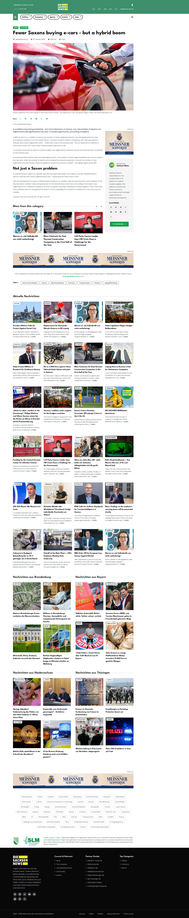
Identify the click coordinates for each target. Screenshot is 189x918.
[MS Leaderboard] (73, 260)
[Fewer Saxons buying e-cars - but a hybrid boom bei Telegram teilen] (47, 119)
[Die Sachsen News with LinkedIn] (20, 894)
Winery (71, 812)
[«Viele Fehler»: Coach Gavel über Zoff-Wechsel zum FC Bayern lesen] (89, 635)
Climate (107, 807)
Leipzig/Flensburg (21, 39)
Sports (52, 17)
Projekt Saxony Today (52, 838)
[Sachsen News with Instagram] (125, 207)
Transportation (84, 283)
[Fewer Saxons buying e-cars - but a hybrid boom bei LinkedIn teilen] (31, 119)
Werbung (79, 303)
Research (106, 797)
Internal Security (61, 807)
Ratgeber (47, 584)
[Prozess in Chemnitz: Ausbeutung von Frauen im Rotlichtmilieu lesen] (89, 692)
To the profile (118, 224)
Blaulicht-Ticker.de (94, 861)
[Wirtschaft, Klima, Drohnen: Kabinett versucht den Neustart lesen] (27, 638)
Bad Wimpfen (27, 797)
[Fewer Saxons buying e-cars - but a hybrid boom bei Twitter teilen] (42, 119)
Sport (46, 626)
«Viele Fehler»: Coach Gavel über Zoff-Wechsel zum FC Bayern (88, 655)
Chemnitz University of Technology (60, 802)
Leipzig (46, 807)
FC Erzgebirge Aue (116, 822)
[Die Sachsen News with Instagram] (25, 894)
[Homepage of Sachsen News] (116, 207)
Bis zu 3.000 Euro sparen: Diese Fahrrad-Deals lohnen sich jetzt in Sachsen (57, 369)
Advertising (18, 214)
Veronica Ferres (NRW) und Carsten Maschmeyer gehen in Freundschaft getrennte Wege (119, 616)
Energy (36, 807)
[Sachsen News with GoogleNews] (111, 207)
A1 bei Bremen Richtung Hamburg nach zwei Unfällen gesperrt (55, 754)
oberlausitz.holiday (94, 882)
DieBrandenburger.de (95, 875)
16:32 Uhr (53, 39)
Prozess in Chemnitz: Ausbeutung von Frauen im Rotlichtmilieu (87, 712)
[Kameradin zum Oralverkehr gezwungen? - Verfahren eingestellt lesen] (57, 692)
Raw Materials (43, 817)
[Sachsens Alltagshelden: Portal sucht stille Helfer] (88, 446)
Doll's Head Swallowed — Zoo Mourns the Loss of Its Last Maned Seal (117, 462)
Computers (125, 812)
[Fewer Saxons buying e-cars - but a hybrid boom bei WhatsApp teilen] (20, 119)
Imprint (100, 914)
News (16, 27)
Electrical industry (57, 283)
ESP (110, 9)
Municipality (95, 807)
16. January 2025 (39, 39)
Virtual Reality (120, 802)
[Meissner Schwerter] (119, 143)
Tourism (83, 827)
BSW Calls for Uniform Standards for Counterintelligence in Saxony (88, 509)
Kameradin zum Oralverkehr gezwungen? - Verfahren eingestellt (55, 712)
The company (61, 864)
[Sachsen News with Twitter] (111, 217)
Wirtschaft (111, 624)
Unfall (79, 584)
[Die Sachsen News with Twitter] (25, 899)
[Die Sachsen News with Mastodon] (20, 899)
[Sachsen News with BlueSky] (121, 212)
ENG (99, 9)
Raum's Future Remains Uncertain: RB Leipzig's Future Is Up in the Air (88, 413)
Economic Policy (92, 797)
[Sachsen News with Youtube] (111, 212)
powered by (20, 8)
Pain (55, 817)
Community (60, 872)
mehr (34, 337)
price (67, 822)
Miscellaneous (104, 802)
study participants (78, 807)
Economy (39, 17)
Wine (64, 817)
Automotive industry (29, 283)
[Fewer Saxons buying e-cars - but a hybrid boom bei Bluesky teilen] (36, 119)
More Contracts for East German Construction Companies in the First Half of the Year (88, 369)
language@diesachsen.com (73, 276)
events (59, 875)
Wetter (17, 584)
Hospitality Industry (81, 822)
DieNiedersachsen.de (95, 872)
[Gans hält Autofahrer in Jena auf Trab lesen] (119, 731)
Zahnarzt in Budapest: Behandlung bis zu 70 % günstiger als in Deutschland (25, 556)
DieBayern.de (92, 868)
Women (74, 817)
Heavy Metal (63, 797)
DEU (93, 9)
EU (32, 817)
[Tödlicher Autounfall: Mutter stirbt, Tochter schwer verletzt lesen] (89, 596)
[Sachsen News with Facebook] (116, 212)
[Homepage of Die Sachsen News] (15, 894)
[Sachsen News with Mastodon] (125, 212)
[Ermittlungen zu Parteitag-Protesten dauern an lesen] (119, 692)
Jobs (77, 17)
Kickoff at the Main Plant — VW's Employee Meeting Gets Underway (58, 556)
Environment (111, 438)
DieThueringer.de (94, 879)
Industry (35, 812)
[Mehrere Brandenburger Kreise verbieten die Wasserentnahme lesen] (27, 596)
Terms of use (128, 914)
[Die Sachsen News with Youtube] (29, 894)
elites (24, 817)
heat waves (26, 802)
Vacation (82, 812)
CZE (116, 9)
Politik (16, 626)
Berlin (100, 817)
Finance (97, 283)
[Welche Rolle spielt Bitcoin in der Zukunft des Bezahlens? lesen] (27, 734)
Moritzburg (77, 797)
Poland (39, 797)
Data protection (113, 914)
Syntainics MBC (99, 822)
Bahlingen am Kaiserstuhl (33, 822)
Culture (39, 802)
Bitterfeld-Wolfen (53, 822)
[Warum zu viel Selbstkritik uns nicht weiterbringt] (27, 222)
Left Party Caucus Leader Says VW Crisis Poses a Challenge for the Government (57, 462)
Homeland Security (68, 827)
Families (111, 817)
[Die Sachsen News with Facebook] (34, 894)
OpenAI (80, 802)
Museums (47, 812)
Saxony (44, 283)
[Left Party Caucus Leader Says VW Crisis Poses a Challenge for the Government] (88, 222)
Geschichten (112, 584)
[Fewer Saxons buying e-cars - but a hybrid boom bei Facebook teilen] (26, 119)
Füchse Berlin (96, 812)
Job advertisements (64, 868)
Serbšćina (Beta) (126, 9)
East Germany (22, 812)
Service (82, 914)
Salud (16, 438)
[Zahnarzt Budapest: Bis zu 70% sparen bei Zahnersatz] (27, 540)
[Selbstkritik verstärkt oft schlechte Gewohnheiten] (88, 312)
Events (65, 17)
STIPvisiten (60, 812)
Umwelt (110, 719)
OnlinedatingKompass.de (97, 886)
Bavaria (91, 802)
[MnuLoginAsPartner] (132, 4)
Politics (25, 17)
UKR (105, 9)
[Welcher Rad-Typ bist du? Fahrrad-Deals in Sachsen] (58, 353)
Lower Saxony (121, 807)
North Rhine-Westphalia (46, 827)
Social (16, 303)
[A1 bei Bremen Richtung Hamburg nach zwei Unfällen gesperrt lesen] (57, 734)
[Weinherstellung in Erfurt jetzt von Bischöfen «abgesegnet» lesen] (89, 731)
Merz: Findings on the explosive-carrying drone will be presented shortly (119, 509)
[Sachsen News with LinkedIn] (121, 207)
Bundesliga (25, 807)
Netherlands (120, 797)
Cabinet (51, 797)
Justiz (46, 680)
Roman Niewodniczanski (100, 827)
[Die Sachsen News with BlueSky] (15, 899)
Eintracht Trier (111, 812)
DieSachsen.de (93, 864)
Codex (91, 914)
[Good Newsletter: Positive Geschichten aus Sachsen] (119, 397)
